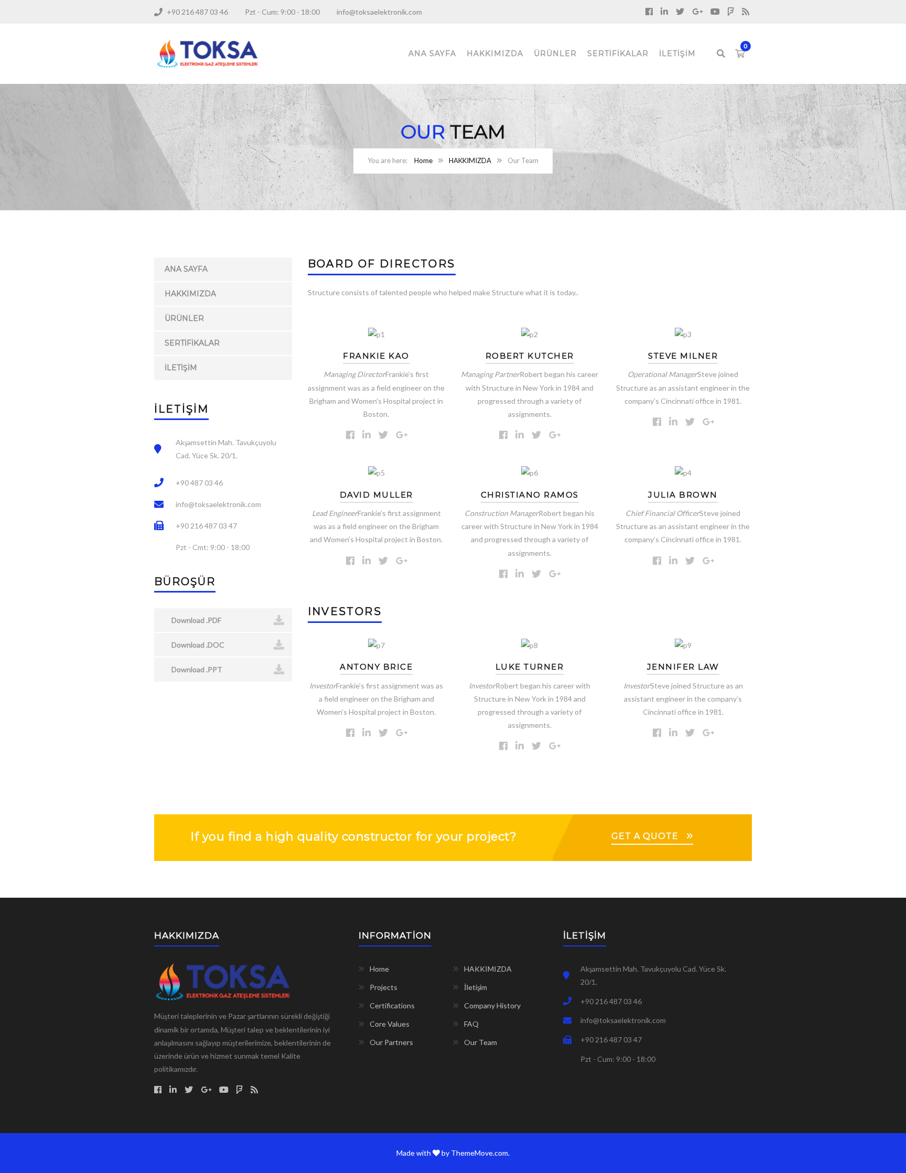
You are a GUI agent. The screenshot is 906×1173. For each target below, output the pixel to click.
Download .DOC (197, 644)
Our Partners (391, 1042)
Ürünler (555, 53)
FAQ (471, 1023)
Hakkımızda (495, 53)
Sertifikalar (618, 53)
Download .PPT (196, 669)
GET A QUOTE (644, 836)
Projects (383, 987)
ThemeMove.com (479, 1152)
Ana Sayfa (432, 53)
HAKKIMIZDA (470, 160)
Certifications (392, 1005)
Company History (492, 1005)
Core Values (389, 1023)
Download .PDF (195, 620)
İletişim (677, 53)
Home (423, 160)
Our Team (480, 1042)
